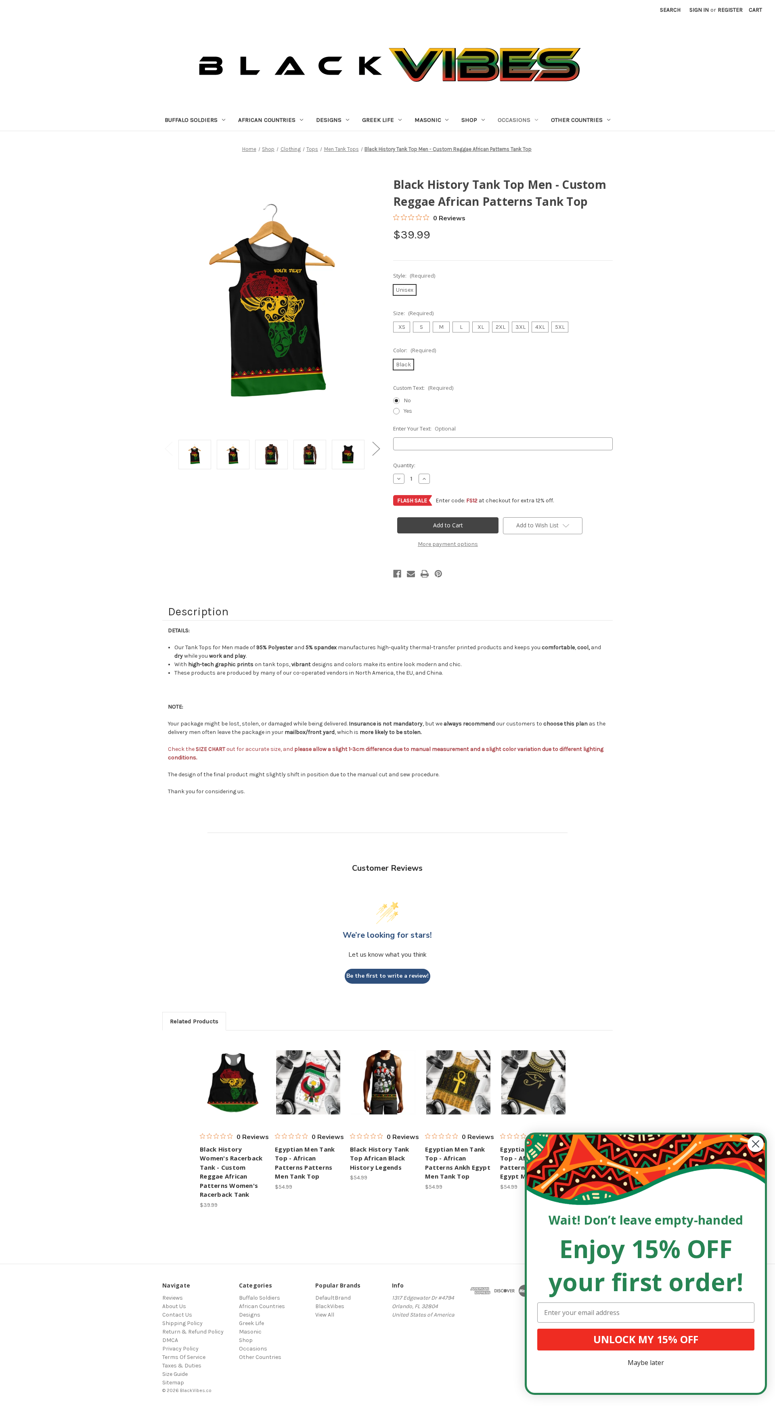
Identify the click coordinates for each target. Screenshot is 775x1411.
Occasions (514, 119)
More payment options (448, 544)
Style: (414, 275)
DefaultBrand (333, 1297)
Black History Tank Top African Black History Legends (379, 1158)
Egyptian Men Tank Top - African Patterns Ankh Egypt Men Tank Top (457, 1163)
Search (670, 9)
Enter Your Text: (424, 428)
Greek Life (378, 119)
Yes (408, 411)
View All (324, 1314)
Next (376, 448)
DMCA (170, 1340)
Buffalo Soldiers (191, 119)
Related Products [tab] (194, 1021)
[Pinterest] (438, 573)
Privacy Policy (180, 1348)
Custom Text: (423, 387)
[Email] (411, 573)
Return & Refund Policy (193, 1331)
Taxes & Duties (181, 1365)
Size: (413, 313)
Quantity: (404, 465)
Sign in (699, 9)
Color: (414, 350)
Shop (469, 119)
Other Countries (577, 119)
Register (730, 9)
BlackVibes (329, 1306)
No (407, 400)
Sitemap (173, 1382)
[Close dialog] (756, 1144)
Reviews (172, 1297)
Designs (328, 119)
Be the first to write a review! (387, 976)
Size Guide (175, 1374)
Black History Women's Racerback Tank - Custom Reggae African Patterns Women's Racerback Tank (231, 1172)
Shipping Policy (182, 1323)
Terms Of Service (183, 1357)
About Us (174, 1306)
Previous (168, 448)
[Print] (425, 573)
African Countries (266, 119)
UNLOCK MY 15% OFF (645, 1339)
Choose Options (233, 1082)
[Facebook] (397, 573)
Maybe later (646, 1362)
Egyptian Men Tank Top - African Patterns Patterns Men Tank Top (305, 1163)
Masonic (428, 119)
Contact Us (177, 1314)
